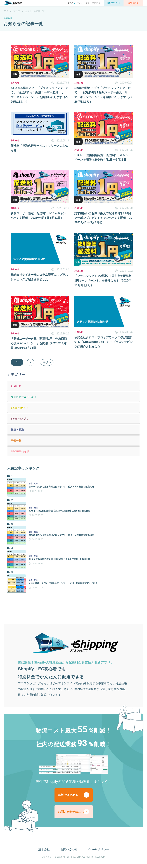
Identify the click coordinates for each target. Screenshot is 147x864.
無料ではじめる (68, 794)
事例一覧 (16, 440)
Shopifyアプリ (20, 418)
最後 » (47, 362)
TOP (6, 11)
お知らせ (16, 386)
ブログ (16, 11)
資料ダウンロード (113, 3)
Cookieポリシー (98, 849)
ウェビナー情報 (83, 3)
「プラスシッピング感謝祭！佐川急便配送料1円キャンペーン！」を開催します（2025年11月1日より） (103, 280)
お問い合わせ (133, 3)
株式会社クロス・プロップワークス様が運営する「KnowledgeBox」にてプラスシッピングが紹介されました (103, 342)
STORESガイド (20, 451)
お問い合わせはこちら (72, 811)
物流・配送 (17, 429)
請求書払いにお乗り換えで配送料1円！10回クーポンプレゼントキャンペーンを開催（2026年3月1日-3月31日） (103, 218)
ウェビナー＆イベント (24, 396)
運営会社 (44, 849)
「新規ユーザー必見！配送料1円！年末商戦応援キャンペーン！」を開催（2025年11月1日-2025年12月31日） (39, 343)
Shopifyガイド (20, 407)
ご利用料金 (96, 3)
